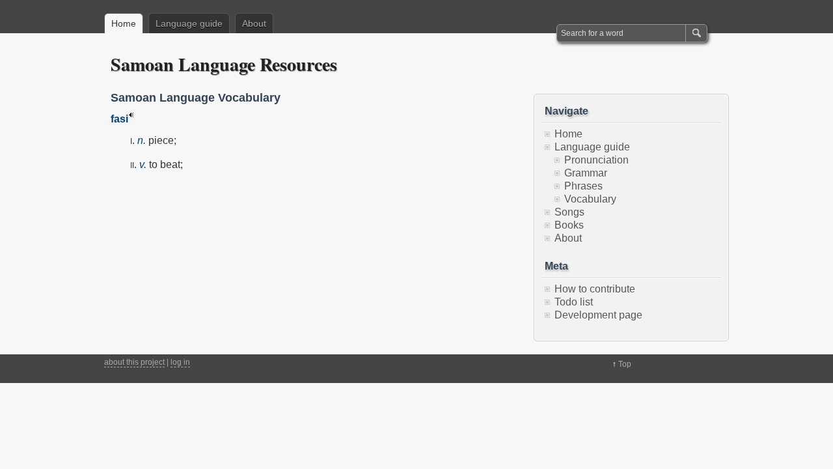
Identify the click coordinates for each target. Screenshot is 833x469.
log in (180, 362)
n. (141, 140)
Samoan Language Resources (224, 64)
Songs (569, 212)
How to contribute (594, 288)
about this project (134, 362)
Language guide (189, 23)
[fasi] (130, 118)
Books (569, 225)
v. (142, 164)
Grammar (585, 172)
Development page (598, 314)
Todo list (573, 301)
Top (624, 364)
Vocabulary (590, 199)
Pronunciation (596, 159)
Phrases (583, 186)
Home (123, 23)
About (254, 23)
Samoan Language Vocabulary (195, 97)
